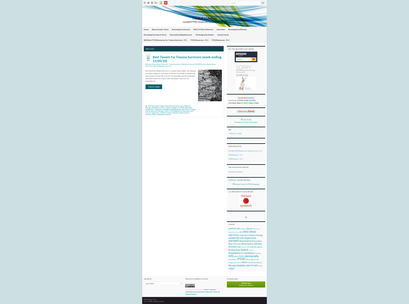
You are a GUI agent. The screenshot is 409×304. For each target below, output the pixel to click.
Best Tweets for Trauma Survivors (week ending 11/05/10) (187, 59)
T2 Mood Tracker (166, 113)
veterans (148, 114)
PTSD (166, 111)
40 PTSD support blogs (156, 106)
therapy (174, 113)
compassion (243, 235)
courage (259, 234)
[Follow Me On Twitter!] (148, 2)
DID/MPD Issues (200, 64)
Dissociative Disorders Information (246, 122)
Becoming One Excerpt (181, 29)
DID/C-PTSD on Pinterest (203, 29)
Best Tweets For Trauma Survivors (168, 64)
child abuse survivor (158, 108)
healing (231, 249)
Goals (248, 247)
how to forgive (191, 109)
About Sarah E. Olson (160, 29)
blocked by (246, 284)
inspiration (234, 253)
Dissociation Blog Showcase (181, 35)
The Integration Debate (204, 35)
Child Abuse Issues (187, 64)
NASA (241, 256)
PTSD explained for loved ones (179, 111)
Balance (250, 228)
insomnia (251, 250)
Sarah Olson (152, 64)
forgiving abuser (175, 109)
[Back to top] (404, 299)
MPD (231, 256)
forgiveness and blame (162, 109)
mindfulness (249, 252)
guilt (183, 109)
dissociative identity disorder (245, 245)
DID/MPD (233, 240)
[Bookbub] (165, 2)
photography (252, 256)
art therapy (243, 229)
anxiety (185, 106)
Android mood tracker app (174, 106)
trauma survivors (184, 113)
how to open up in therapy (154, 111)
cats (240, 232)
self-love (238, 262)
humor (244, 249)
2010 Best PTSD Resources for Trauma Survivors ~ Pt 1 (165, 40)
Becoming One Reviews (237, 29)
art (238, 228)
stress (244, 262)
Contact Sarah (223, 35)
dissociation (245, 240)
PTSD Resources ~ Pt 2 (199, 40)
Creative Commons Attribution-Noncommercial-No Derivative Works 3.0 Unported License (202, 291)
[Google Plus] (156, 2)
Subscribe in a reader (235, 133)
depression (188, 108)
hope (238, 249)
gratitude (253, 247)
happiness (259, 247)
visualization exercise (164, 114)
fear (239, 246)
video (154, 114)
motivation (258, 253)
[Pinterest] (152, 2)
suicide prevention (255, 262)
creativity (181, 108)
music (236, 256)
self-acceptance (251, 259)
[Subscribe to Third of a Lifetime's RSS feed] (145, 2)
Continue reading (153, 87)
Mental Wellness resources (162, 66)
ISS (242, 253)
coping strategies (171, 108)
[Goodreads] (161, 2)
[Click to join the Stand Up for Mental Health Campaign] (246, 119)
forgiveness (149, 109)
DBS (242, 238)
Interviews (221, 29)
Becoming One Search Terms (155, 35)
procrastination (232, 259)
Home (146, 29)
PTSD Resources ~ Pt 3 (220, 40)
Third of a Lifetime (204, 18)
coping (251, 234)
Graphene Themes (158, 301)
